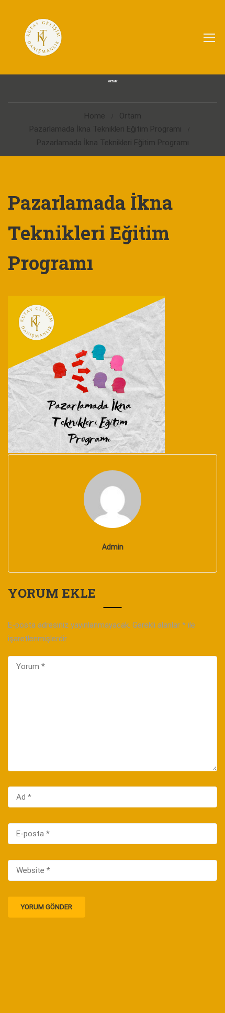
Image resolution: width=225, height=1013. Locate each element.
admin (112, 547)
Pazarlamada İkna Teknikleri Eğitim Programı (105, 129)
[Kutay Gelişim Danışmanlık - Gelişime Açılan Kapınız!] (42, 37)
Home (94, 116)
